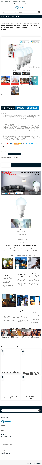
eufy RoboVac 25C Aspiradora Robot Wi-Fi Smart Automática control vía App (31, 398)
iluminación (23, 158)
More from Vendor (35, 165)
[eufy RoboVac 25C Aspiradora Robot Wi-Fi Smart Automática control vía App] (31, 385)
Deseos (27, 3)
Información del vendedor (26, 165)
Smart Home (15, 157)
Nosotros (7, 16)
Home (20, 21)
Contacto (17, 16)
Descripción (6, 164)
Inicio (2, 16)
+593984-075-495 (8, 1)
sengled (35, 158)
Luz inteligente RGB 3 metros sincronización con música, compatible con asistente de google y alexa (10, 398)
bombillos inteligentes (10, 158)
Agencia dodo (37, 463)
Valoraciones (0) (16, 165)
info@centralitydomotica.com (20, 1)
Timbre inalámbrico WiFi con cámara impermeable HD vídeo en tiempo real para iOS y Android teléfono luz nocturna (31, 372)
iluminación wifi (29, 158)
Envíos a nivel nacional (19, 3)
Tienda (12, 16)
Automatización (9, 157)
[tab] (6, 165)
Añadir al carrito (14, 154)
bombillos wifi (18, 158)
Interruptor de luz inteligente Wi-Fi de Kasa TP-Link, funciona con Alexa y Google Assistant (10, 372)
